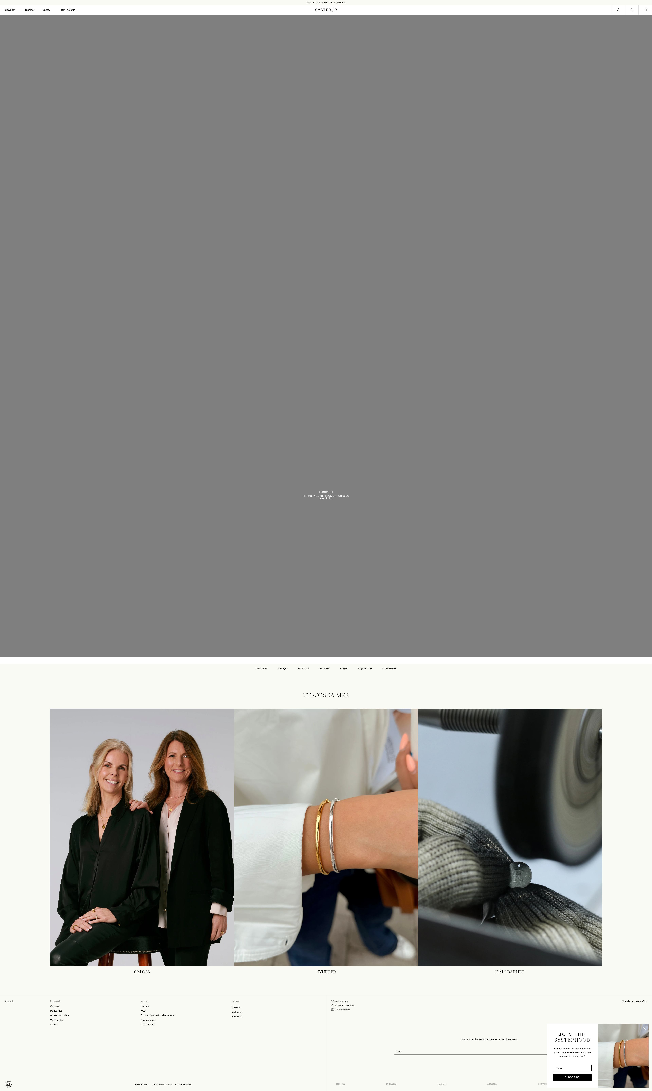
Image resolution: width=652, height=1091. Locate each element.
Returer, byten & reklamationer (158, 1015)
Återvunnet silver (59, 1015)
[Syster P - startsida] (326, 10)
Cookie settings (183, 1084)
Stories (54, 1024)
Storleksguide (148, 1020)
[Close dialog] (644, 1028)
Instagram (237, 1012)
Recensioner (148, 1024)
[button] (8, 1084)
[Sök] (618, 10)
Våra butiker (57, 1020)
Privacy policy (142, 1084)
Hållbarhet (56, 1010)
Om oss (54, 1006)
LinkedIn (236, 1007)
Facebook (237, 1016)
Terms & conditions (162, 1084)
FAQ (143, 1010)
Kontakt (145, 1006)
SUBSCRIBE (572, 1077)
